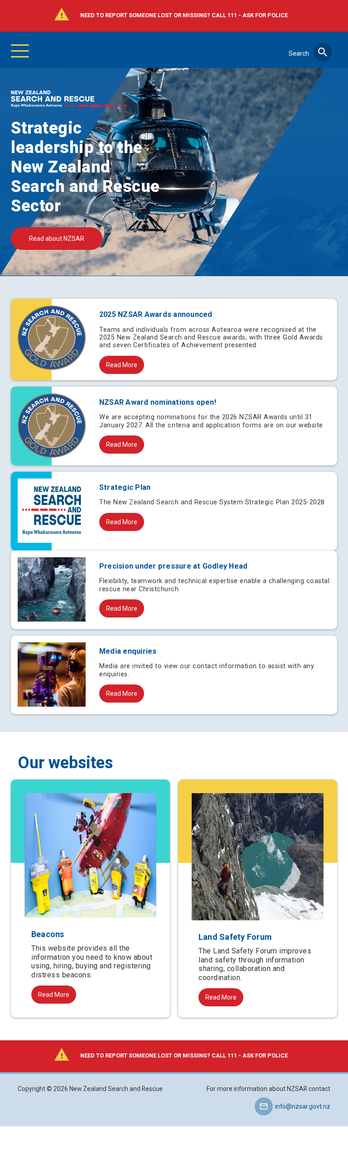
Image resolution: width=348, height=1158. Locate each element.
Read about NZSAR (56, 238)
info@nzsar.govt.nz (302, 1106)
